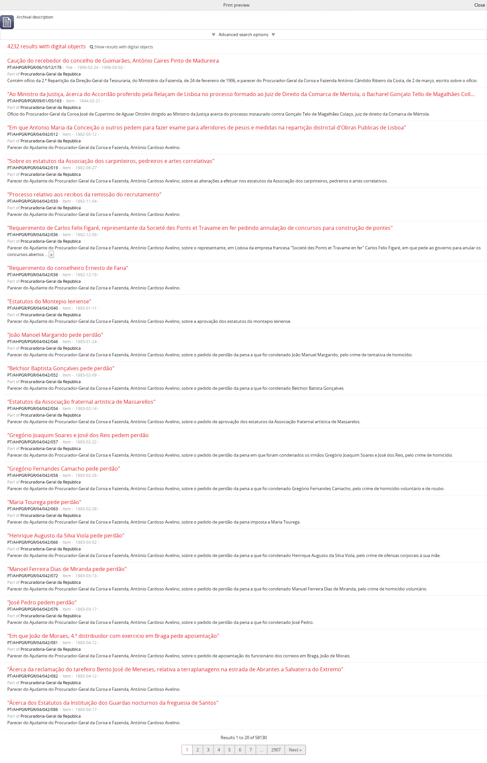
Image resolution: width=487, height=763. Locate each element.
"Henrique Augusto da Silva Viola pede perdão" (65, 535)
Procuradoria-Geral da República (51, 73)
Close (479, 5)
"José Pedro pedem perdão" (42, 602)
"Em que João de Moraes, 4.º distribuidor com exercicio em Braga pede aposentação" (113, 635)
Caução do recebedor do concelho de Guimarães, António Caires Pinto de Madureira (113, 60)
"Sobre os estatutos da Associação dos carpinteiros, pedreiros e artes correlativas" (110, 161)
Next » (295, 750)
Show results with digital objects (123, 47)
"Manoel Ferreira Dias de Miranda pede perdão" (67, 569)
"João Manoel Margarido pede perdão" (55, 334)
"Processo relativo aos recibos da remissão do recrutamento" (84, 194)
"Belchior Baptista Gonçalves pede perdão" (60, 368)
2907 (276, 750)
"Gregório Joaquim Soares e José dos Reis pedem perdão (78, 435)
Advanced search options (243, 34)
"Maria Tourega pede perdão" (44, 502)
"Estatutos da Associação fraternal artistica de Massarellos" (81, 401)
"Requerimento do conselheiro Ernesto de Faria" (67, 268)
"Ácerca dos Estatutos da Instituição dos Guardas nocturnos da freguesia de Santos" (112, 702)
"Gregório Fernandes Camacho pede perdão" (63, 468)
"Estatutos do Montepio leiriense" (49, 301)
